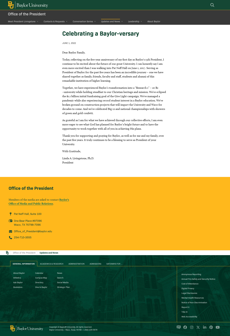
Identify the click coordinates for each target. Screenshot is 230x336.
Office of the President (27, 13)
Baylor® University (67, 327)
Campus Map (41, 277)
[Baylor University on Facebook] (184, 328)
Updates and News (110, 21)
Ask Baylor (18, 282)
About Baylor (153, 21)
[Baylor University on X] (197, 328)
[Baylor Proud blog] (178, 328)
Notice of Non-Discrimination (194, 302)
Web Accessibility (189, 316)
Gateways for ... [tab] (114, 263)
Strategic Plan (63, 287)
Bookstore (17, 287)
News (59, 272)
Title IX (184, 311)
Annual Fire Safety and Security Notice (198, 278)
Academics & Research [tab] (51, 263)
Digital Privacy (187, 288)
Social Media (63, 282)
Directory (39, 282)
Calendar (39, 272)
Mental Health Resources (192, 297)
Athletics (17, 277)
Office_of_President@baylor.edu (33, 231)
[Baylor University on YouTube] (217, 328)
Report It (185, 307)
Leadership (133, 21)
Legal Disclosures (189, 292)
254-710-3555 (22, 237)
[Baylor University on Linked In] (204, 328)
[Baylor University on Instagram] (191, 328)
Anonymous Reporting (191, 274)
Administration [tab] (76, 263)
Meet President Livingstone (22, 21)
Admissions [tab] (95, 263)
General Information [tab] (24, 263)
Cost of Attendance (189, 283)
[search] (213, 5)
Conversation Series (83, 21)
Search (60, 277)
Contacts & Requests (54, 21)
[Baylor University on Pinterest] (210, 328)
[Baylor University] (27, 5)
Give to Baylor (41, 287)
